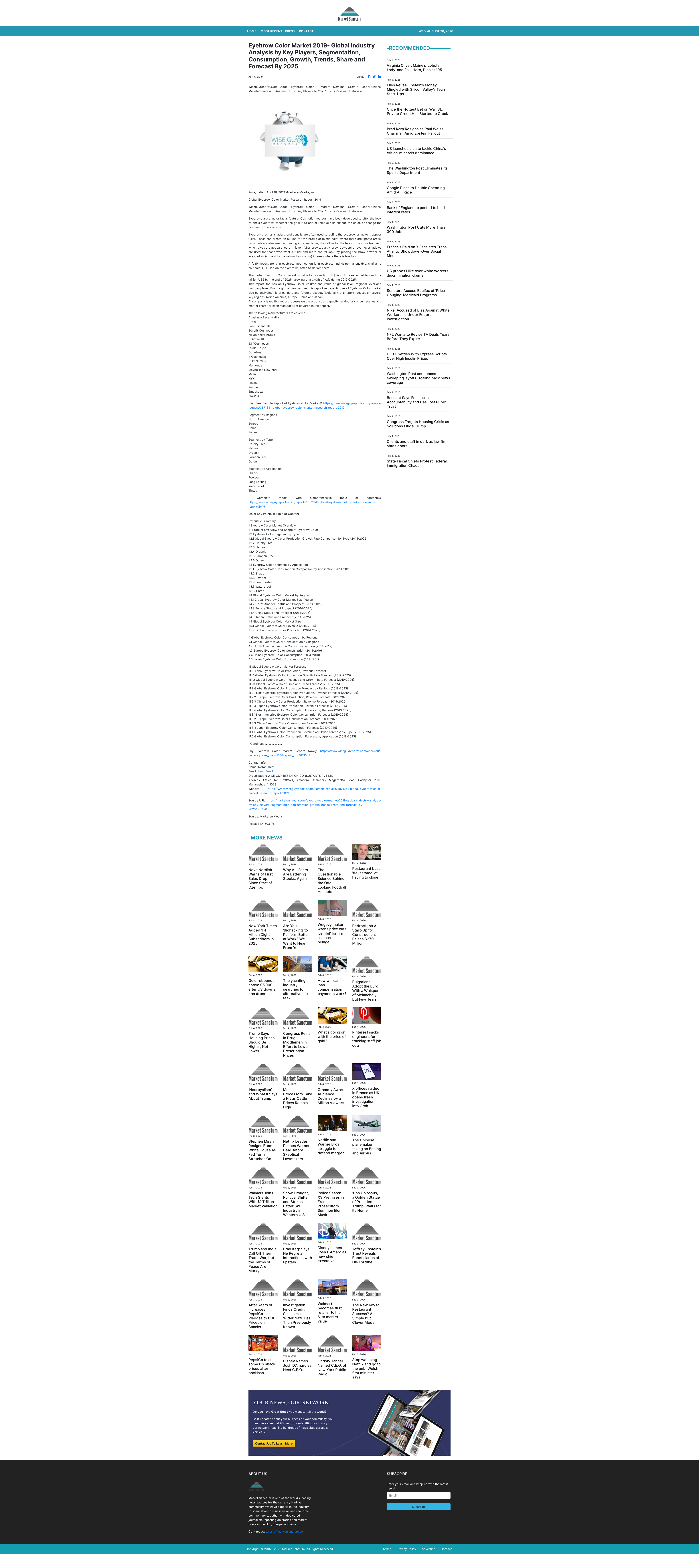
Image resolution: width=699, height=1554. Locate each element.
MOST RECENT (271, 31)
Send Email (265, 771)
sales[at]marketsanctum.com (285, 1531)
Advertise (428, 1549)
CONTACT (306, 31)
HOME (251, 31)
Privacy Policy (406, 1549)
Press (290, 31)
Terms (387, 1549)
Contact (446, 1549)
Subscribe (419, 1507)
